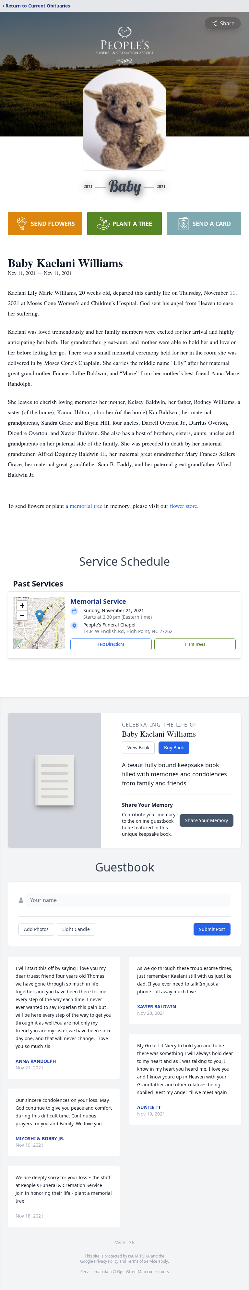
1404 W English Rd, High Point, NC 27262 (127, 631)
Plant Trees (195, 644)
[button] (39, 616)
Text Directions (111, 644)
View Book (138, 747)
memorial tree (86, 506)
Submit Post (212, 929)
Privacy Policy (106, 1261)
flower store (183, 506)
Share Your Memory (206, 820)
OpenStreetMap (131, 1271)
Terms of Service (142, 1261)
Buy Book (174, 747)
